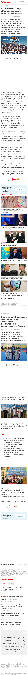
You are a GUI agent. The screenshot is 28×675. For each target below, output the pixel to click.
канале (9, 133)
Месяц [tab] (10, 583)
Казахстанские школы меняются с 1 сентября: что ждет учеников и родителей (12, 624)
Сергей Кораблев (17, 16)
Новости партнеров (7, 194)
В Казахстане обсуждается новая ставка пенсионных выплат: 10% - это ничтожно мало (13, 639)
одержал (10, 173)
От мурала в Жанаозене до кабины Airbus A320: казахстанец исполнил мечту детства (13, 606)
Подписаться (20, 189)
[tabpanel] (14, 607)
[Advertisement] (14, 74)
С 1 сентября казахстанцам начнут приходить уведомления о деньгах (12, 597)
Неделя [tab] (4, 583)
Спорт (2, 16)
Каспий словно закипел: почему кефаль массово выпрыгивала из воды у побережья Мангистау (12, 615)
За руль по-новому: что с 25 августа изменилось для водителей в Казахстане (11, 589)
